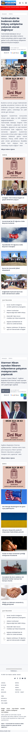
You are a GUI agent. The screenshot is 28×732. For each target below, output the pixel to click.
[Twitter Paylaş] (22, 52)
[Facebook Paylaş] (25, 55)
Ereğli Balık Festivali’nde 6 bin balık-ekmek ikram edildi (14, 8)
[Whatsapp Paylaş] (25, 52)
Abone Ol (6, 53)
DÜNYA (10, 358)
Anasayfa (4, 14)
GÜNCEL (11, 14)
